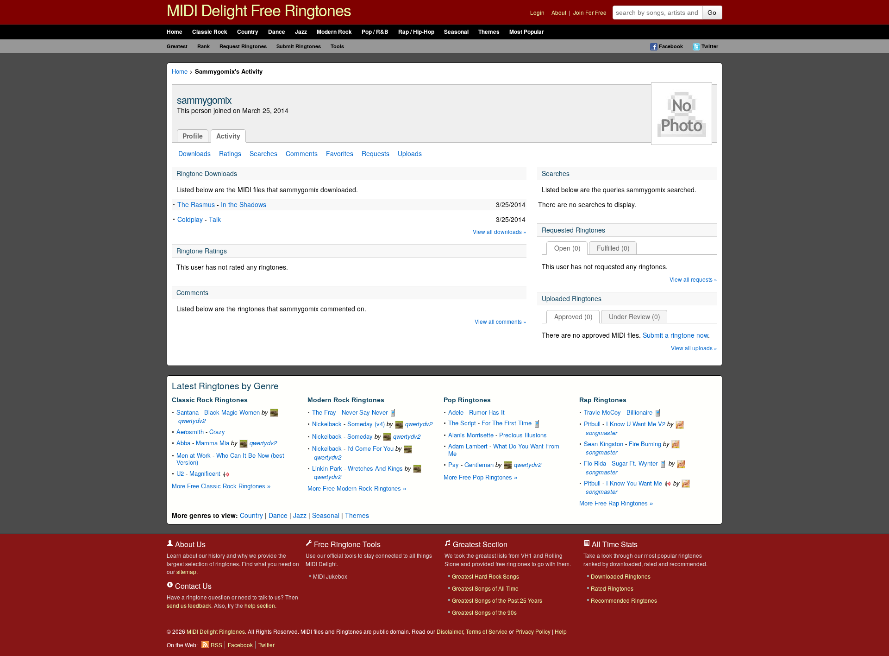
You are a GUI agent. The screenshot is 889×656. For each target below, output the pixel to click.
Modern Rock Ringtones (345, 400)
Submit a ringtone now (675, 335)
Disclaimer (450, 631)
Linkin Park (327, 468)
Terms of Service (486, 631)
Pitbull (592, 423)
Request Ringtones (243, 46)
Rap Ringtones (602, 400)
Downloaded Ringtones (621, 576)
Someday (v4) (366, 423)
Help (561, 631)
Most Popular (526, 32)
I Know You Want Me (635, 483)
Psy (453, 464)
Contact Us (192, 585)
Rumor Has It (487, 412)
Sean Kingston (603, 443)
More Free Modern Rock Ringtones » (356, 488)
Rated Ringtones (612, 588)
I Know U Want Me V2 (635, 423)
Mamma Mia (212, 442)
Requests (375, 153)
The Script (462, 422)
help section (259, 605)
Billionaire (640, 412)
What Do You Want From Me (503, 450)
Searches (263, 153)
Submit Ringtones (298, 46)
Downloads (194, 153)
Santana (187, 412)
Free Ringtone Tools (346, 544)
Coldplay (190, 219)
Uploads (410, 153)
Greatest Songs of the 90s (484, 612)
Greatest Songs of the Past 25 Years (497, 600)
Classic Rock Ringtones (210, 400)
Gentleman (479, 464)
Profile (192, 135)
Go (711, 12)
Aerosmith (190, 431)
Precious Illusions (523, 434)
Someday (360, 436)
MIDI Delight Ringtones (216, 631)
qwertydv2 (262, 442)
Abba (183, 442)
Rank (203, 46)
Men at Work (193, 455)
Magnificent (205, 473)
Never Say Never (365, 412)
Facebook (671, 46)
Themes (489, 32)
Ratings (230, 153)
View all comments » (500, 321)
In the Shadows (243, 204)
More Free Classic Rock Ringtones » (221, 486)
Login (537, 12)
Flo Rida (595, 463)
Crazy (217, 431)
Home (174, 32)
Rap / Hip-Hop (416, 32)
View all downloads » (499, 231)
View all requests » (693, 279)
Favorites (339, 153)
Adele (455, 412)
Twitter (709, 46)
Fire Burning (645, 443)
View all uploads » (694, 348)
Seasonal (456, 32)
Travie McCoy (602, 412)
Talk (215, 219)
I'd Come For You (370, 448)
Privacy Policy (533, 631)
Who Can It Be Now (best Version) (230, 459)
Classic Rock (209, 32)
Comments (302, 153)
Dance (276, 32)
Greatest (177, 46)
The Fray (324, 412)
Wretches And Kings (375, 468)
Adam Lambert (468, 446)
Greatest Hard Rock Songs (485, 576)
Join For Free (590, 12)
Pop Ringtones (467, 400)
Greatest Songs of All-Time (485, 588)
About (558, 12)
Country (247, 32)
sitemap (186, 571)
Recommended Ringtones (624, 600)
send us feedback (189, 605)
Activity (228, 135)
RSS (216, 645)
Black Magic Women (232, 412)
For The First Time (507, 422)
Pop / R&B (375, 32)
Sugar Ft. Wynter (635, 463)
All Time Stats (614, 544)
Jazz (301, 32)
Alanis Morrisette (471, 434)
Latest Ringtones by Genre (225, 385)
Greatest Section (479, 544)
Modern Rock (334, 32)
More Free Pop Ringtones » (480, 477)
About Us (189, 544)
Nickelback (327, 423)
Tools (337, 46)
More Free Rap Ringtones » (616, 503)
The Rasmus (196, 204)
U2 (180, 473)
